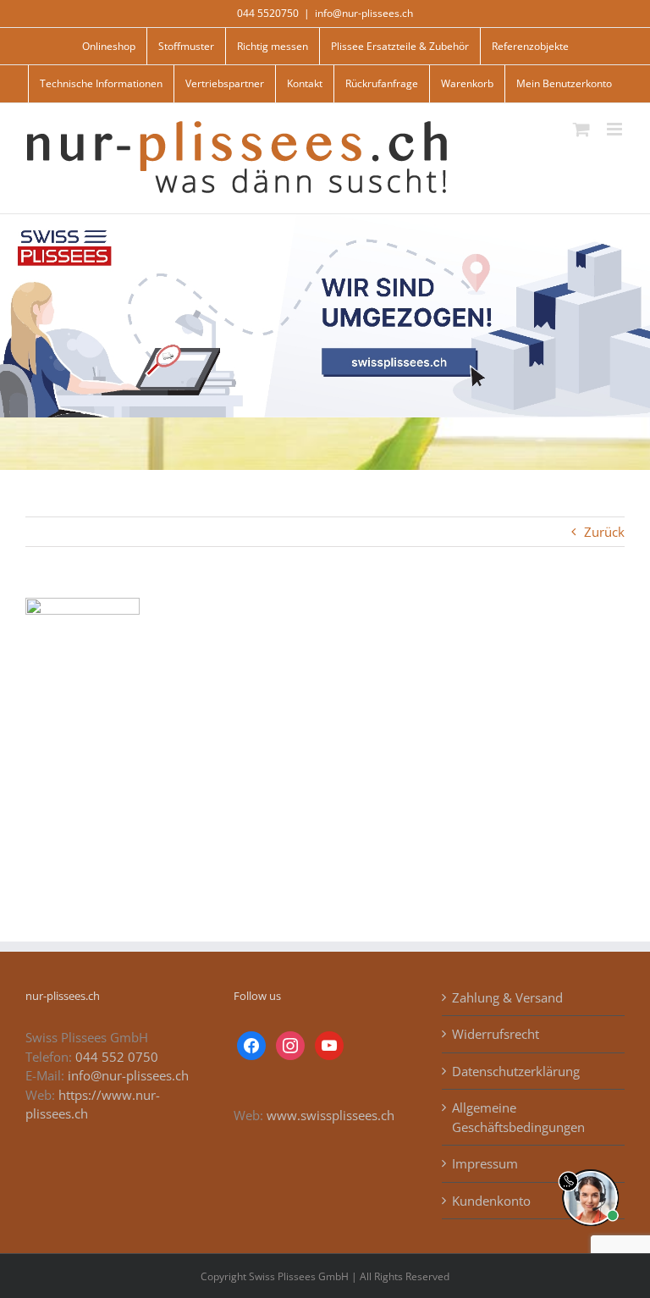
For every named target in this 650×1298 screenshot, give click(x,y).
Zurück (604, 531)
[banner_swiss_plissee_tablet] (325, 220)
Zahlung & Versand (507, 997)
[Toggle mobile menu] (616, 129)
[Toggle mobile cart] (581, 129)
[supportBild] (590, 1165)
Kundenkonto (491, 1200)
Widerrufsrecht (495, 1033)
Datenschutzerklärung (516, 1071)
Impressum (485, 1163)
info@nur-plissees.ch (364, 13)
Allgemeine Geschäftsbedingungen (518, 1117)
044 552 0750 (116, 1056)
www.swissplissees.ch (330, 1115)
